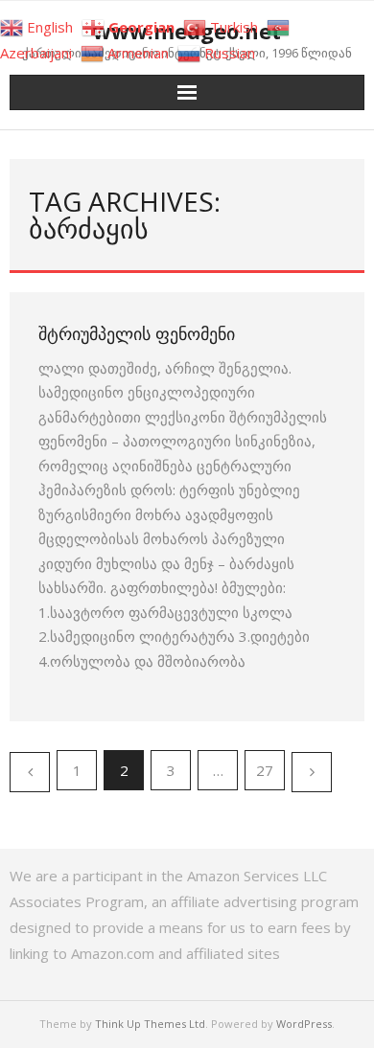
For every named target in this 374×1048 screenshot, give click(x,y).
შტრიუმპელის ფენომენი (136, 333)
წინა (30, 772)
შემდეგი (312, 772)
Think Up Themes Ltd (150, 1023)
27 (264, 770)
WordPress (304, 1023)
